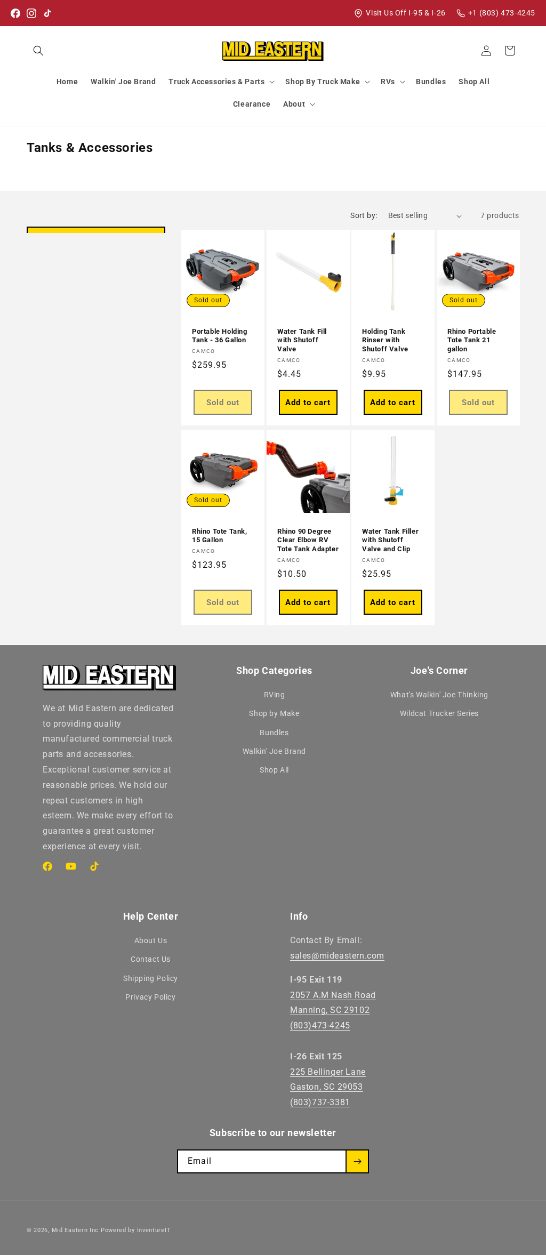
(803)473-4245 (320, 1025)
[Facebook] (15, 13)
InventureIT (154, 1230)
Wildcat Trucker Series (439, 713)
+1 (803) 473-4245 (501, 13)
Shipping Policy (150, 978)
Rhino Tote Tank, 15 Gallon (219, 535)
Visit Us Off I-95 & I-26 (405, 13)
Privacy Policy (150, 997)
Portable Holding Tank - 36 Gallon (219, 335)
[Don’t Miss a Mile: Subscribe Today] (357, 1161)
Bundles (274, 732)
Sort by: (363, 215)
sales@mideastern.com (337, 956)
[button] (38, 50)
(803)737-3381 (320, 1102)
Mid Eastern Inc (75, 1230)
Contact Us (151, 959)
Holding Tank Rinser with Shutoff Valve (385, 340)
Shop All (274, 770)
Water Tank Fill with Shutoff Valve (302, 340)
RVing (274, 694)
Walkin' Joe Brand (274, 751)
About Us (150, 940)
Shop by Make (274, 713)
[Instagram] (31, 13)
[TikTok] (47, 13)
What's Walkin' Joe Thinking (439, 694)
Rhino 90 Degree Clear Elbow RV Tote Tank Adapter (308, 540)
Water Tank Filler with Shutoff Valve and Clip (390, 540)
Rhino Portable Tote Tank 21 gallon (471, 340)
